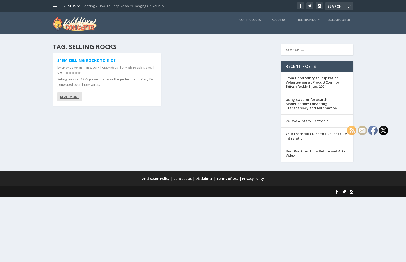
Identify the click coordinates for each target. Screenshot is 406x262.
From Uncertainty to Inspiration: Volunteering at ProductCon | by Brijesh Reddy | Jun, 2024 (313, 82)
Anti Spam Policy (156, 178)
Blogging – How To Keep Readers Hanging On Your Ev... (123, 6)
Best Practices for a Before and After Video (316, 153)
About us (279, 20)
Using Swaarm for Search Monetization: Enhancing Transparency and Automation (311, 103)
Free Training (306, 20)
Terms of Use (227, 178)
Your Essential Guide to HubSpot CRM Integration (316, 136)
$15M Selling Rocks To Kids (86, 60)
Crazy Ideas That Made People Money (127, 68)
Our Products (250, 20)
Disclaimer (204, 178)
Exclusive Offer (339, 20)
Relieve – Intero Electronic (307, 121)
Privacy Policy (253, 178)
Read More (69, 97)
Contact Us (182, 178)
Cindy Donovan (71, 68)
